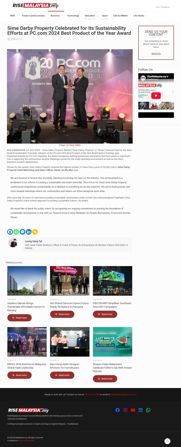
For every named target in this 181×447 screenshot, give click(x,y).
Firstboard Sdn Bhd (27, 441)
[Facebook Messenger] (22, 232)
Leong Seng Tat (33, 241)
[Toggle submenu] (17, 15)
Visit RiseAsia (163, 7)
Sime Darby (75, 145)
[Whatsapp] (16, 232)
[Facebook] (10, 232)
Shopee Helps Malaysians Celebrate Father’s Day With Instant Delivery (112, 368)
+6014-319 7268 (92, 394)
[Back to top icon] (167, 441)
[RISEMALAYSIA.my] (36, 5)
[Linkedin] (29, 232)
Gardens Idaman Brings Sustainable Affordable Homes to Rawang (26, 307)
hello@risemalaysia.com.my (123, 394)
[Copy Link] (35, 232)
